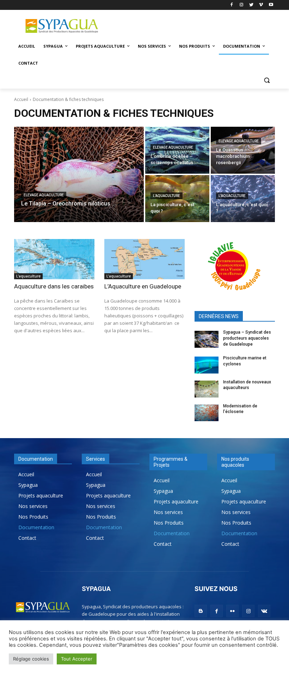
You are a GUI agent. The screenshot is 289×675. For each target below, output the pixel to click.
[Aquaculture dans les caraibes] (54, 259)
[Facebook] (232, 5)
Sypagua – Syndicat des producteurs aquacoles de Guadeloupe (247, 338)
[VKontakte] (264, 611)
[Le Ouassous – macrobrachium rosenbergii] (243, 150)
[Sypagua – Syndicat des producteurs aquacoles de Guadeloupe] (207, 339)
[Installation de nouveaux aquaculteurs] (207, 389)
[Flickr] (232, 611)
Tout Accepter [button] (76, 659)
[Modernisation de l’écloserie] (207, 413)
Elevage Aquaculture (44, 195)
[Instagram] (242, 5)
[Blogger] (201, 611)
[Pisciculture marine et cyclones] (207, 365)
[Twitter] (251, 5)
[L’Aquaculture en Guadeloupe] (144, 259)
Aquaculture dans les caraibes (54, 286)
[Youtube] (271, 5)
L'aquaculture (166, 196)
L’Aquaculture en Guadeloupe (142, 286)
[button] (266, 80)
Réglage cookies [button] (31, 659)
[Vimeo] (261, 5)
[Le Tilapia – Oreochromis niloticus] (79, 174)
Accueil (21, 99)
